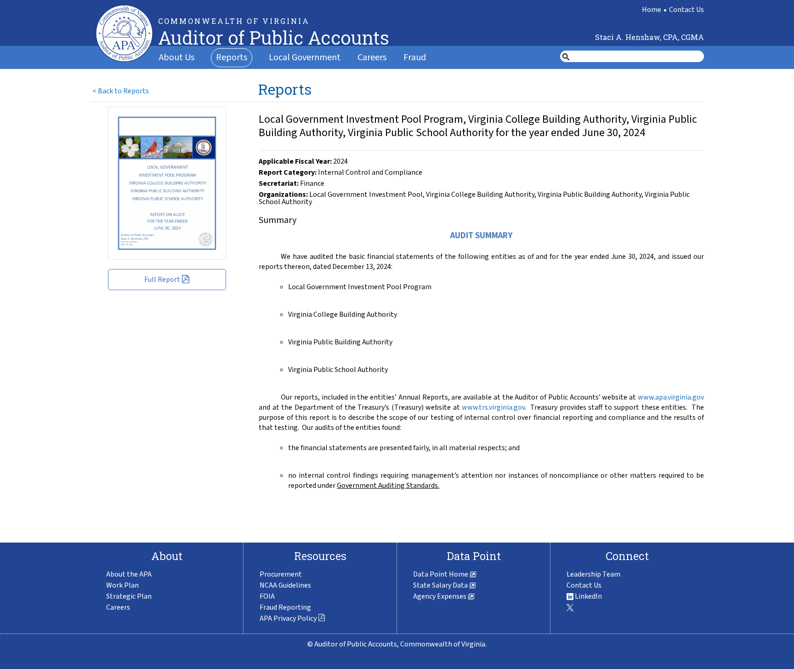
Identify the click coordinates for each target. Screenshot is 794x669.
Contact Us (686, 10)
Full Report (162, 279)
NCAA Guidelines (285, 585)
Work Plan (122, 585)
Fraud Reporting (285, 607)
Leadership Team (593, 574)
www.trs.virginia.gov (493, 407)
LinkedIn (587, 596)
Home (651, 10)
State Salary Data (441, 585)
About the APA (129, 574)
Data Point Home (441, 574)
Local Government (304, 57)
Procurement (281, 574)
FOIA (267, 596)
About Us (176, 57)
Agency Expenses (440, 596)
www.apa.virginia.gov (671, 397)
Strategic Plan (129, 596)
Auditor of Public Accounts (273, 37)
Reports (231, 57)
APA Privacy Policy (288, 618)
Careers (371, 57)
